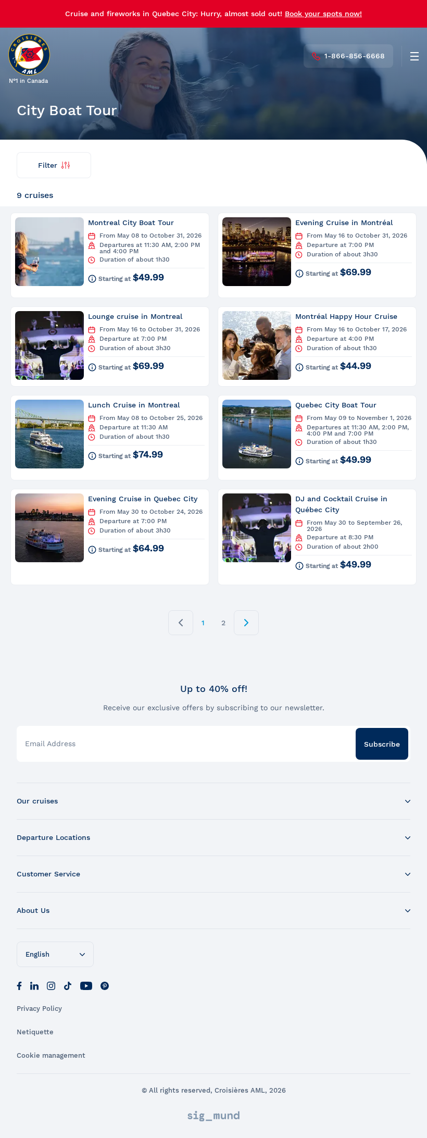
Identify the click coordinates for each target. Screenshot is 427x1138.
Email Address (50, 743)
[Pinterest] (104, 984)
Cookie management (51, 1055)
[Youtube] (86, 984)
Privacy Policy (39, 1008)
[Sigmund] (213, 1116)
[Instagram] (51, 984)
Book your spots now (322, 13)
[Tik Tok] (67, 984)
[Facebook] (19, 984)
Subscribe (382, 744)
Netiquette (35, 1032)
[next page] (246, 622)
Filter (47, 165)
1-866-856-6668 (354, 56)
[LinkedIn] (34, 984)
